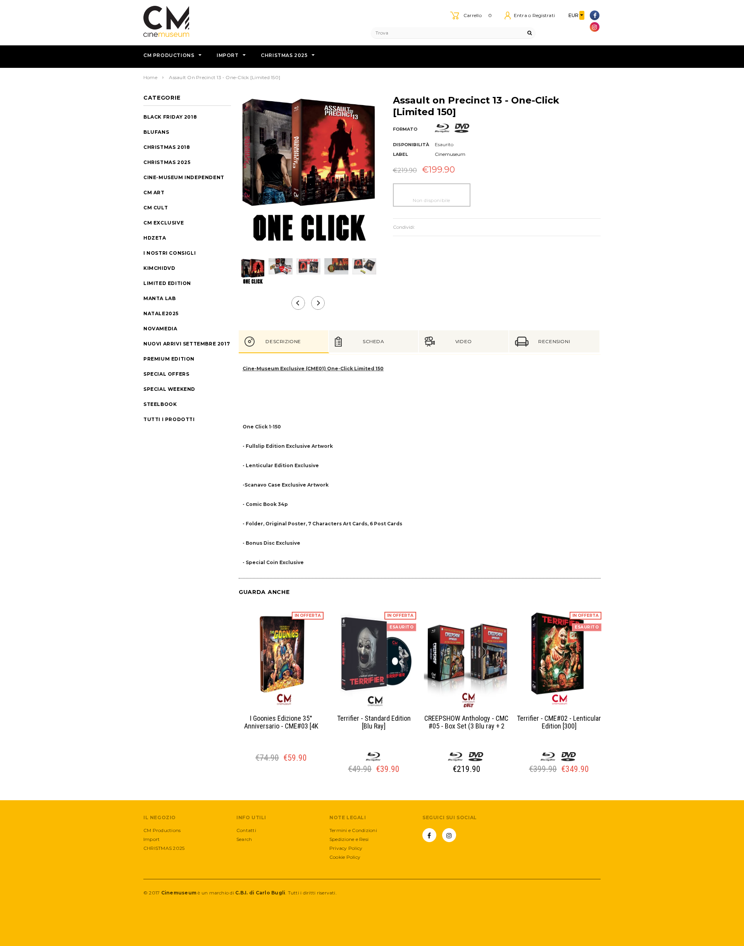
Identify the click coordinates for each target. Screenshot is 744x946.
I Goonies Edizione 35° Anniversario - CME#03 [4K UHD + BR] (281, 722)
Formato (405, 129)
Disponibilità (411, 144)
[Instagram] (594, 27)
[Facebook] (594, 15)
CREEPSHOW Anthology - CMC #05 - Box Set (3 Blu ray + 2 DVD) (466, 722)
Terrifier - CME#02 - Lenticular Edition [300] (559, 722)
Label (400, 154)
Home (150, 77)
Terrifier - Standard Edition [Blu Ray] (374, 722)
